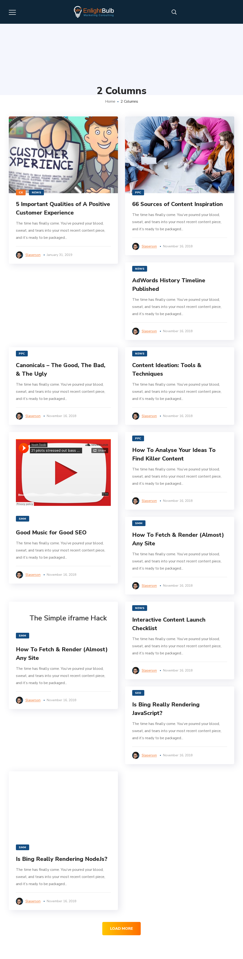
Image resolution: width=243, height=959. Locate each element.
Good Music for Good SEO (51, 532)
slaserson (33, 255)
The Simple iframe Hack (68, 618)
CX (21, 192)
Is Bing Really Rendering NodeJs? (61, 859)
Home (110, 101)
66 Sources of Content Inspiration (177, 204)
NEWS (36, 192)
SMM (22, 519)
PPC (138, 192)
